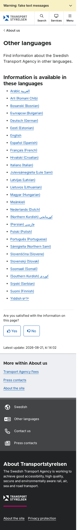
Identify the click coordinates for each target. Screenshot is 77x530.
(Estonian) (22, 128)
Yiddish (19, 298)
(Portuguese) (28, 239)
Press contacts (14, 380)
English (15, 135)
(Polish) (21, 232)
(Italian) (21, 165)
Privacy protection (42, 518)
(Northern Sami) (30, 246)
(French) (23, 150)
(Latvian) (22, 180)
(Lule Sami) (31, 172)
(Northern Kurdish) (31, 217)
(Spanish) (23, 143)
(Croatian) (24, 157)
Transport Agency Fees (21, 372)
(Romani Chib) (24, 98)
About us (13, 30)
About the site (14, 388)
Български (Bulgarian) (26, 113)
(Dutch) (25, 209)
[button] (42, 18)
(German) (24, 121)
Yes (14, 331)
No (33, 331)
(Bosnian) (24, 106)
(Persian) (22, 224)
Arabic (20, 91)
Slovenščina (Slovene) (27, 254)
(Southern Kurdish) (29, 276)
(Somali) (23, 269)
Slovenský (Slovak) (24, 261)
